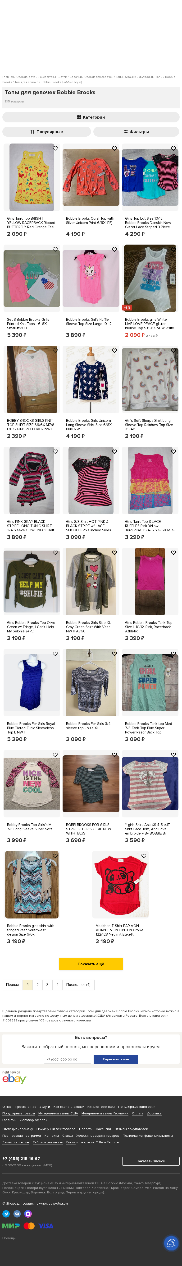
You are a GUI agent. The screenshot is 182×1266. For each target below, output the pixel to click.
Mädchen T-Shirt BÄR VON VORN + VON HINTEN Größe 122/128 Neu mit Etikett (119, 930)
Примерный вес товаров (56, 1129)
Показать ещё (91, 964)
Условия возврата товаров (97, 1136)
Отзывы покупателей (131, 1129)
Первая (12, 984)
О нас (6, 1107)
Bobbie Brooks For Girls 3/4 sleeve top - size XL (88, 725)
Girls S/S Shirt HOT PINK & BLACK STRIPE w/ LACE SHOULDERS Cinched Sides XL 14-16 (88, 528)
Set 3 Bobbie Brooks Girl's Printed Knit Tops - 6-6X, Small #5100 (28, 323)
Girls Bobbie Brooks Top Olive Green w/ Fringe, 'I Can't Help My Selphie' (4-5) (31, 627)
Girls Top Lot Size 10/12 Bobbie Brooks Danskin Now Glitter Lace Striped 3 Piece (148, 222)
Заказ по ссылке (15, 1142)
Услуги (45, 1107)
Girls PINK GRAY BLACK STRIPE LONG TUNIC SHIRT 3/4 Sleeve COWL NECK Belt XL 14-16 (30, 528)
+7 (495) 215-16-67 (21, 1158)
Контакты (52, 1136)
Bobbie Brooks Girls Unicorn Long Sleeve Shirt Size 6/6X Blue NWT (89, 424)
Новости (85, 1129)
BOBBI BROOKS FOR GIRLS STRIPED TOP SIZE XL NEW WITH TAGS (88, 829)
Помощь (9, 1238)
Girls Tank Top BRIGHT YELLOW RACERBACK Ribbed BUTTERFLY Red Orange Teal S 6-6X (31, 225)
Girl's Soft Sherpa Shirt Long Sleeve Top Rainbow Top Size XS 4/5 (149, 424)
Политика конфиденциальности (148, 1136)
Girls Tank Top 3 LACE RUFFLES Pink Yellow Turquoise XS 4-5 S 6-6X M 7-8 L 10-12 (150, 528)
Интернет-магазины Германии (105, 1113)
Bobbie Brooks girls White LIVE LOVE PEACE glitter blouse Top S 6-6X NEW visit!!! (149, 323)
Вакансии (103, 1129)
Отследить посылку (17, 1129)
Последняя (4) (78, 984)
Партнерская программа (21, 1136)
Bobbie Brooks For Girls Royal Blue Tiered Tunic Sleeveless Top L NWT (31, 728)
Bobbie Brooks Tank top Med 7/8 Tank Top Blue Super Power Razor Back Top (148, 728)
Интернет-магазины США (58, 1113)
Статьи (67, 1136)
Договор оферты (33, 1120)
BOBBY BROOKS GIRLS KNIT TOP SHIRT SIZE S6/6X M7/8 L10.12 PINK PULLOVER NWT (30, 424)
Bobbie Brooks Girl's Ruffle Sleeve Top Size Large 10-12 (89, 321)
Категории (94, 117)
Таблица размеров (48, 1142)
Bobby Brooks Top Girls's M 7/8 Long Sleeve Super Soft (29, 826)
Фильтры (139, 131)
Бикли (71, 1142)
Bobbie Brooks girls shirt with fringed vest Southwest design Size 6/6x (30, 930)
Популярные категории (136, 1107)
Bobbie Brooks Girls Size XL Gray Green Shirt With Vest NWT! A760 (88, 627)
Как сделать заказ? (69, 1107)
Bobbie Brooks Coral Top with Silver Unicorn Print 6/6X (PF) (90, 220)
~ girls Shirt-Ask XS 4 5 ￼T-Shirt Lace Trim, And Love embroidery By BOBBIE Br (148, 829)
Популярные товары (18, 1113)
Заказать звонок (151, 1161)
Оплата (137, 1113)
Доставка (154, 1113)
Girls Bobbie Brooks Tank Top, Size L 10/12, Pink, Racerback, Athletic (149, 627)
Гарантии (9, 1120)
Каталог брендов (101, 1107)
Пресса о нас (25, 1107)
